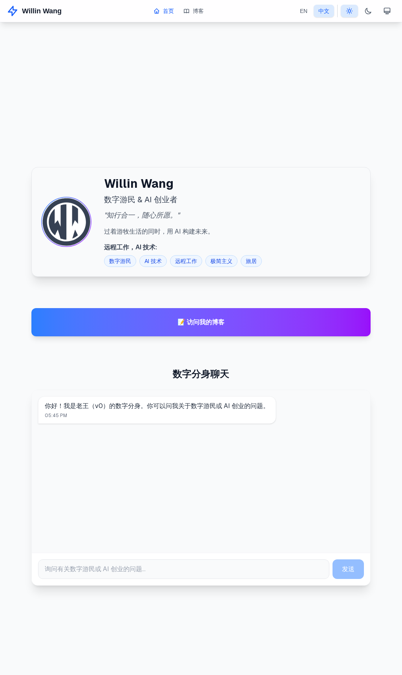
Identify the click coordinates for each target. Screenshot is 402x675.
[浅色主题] (349, 11)
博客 (198, 11)
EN (303, 11)
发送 (348, 569)
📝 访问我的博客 (201, 322)
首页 (168, 11)
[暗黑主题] (368, 11)
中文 (323, 11)
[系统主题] (387, 11)
